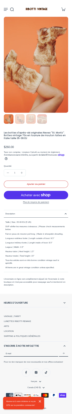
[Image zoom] (36, 65)
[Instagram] (36, 372)
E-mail (8, 353)
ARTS (6, 326)
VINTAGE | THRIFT (12, 316)
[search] (12, 9)
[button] (36, 184)
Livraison (26, 152)
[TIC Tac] (46, 372)
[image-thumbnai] (8, 119)
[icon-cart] (63, 9)
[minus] (8, 173)
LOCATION (9, 331)
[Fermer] (40, 401)
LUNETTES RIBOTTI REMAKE (17, 321)
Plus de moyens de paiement (36, 202)
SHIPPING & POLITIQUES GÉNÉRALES (22, 336)
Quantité (8, 166)
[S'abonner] (63, 353)
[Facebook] (26, 372)
